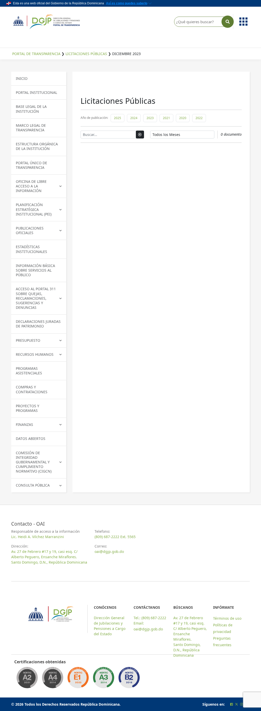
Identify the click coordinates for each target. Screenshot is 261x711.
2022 (199, 118)
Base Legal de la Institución (31, 108)
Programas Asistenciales (29, 370)
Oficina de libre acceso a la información (31, 186)
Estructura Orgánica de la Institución (37, 146)
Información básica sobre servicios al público (35, 270)
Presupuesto (28, 340)
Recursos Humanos (35, 354)
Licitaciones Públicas (86, 53)
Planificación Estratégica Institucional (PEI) (33, 209)
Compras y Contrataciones (31, 389)
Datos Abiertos (30, 438)
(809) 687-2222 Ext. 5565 (115, 536)
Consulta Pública (33, 485)
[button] (242, 21)
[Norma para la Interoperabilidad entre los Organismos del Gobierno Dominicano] (52, 679)
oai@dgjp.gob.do (109, 551)
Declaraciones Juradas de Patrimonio (38, 323)
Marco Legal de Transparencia (31, 127)
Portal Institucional (36, 92)
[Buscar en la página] (227, 22)
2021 (166, 118)
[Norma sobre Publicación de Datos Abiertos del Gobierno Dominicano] (103, 679)
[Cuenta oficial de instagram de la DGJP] (241, 704)
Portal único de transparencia (31, 165)
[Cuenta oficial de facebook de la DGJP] (231, 704)
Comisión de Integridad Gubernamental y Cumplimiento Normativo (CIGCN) (33, 462)
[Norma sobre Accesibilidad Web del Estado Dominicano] (129, 679)
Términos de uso (227, 618)
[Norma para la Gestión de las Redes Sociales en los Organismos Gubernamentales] (78, 679)
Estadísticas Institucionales (31, 249)
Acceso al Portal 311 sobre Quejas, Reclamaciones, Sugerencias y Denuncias (36, 298)
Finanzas (24, 424)
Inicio (22, 78)
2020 (182, 118)
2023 (150, 118)
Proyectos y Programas (27, 408)
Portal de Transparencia (36, 53)
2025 (117, 118)
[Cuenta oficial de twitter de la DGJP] (236, 704)
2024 (133, 118)
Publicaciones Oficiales (30, 230)
